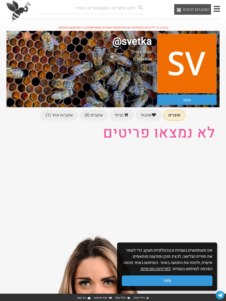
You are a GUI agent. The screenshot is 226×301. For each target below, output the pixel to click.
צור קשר (81, 298)
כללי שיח (120, 298)
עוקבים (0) (93, 115)
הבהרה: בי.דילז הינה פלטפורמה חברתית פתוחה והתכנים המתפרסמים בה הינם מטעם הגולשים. (113, 28)
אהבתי (146, 115)
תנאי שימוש (100, 298)
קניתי (119, 115)
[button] (217, 9)
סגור (167, 280)
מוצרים (174, 115)
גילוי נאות (139, 298)
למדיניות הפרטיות (156, 269)
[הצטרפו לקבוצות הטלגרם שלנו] (220, 295)
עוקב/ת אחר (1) (59, 115)
